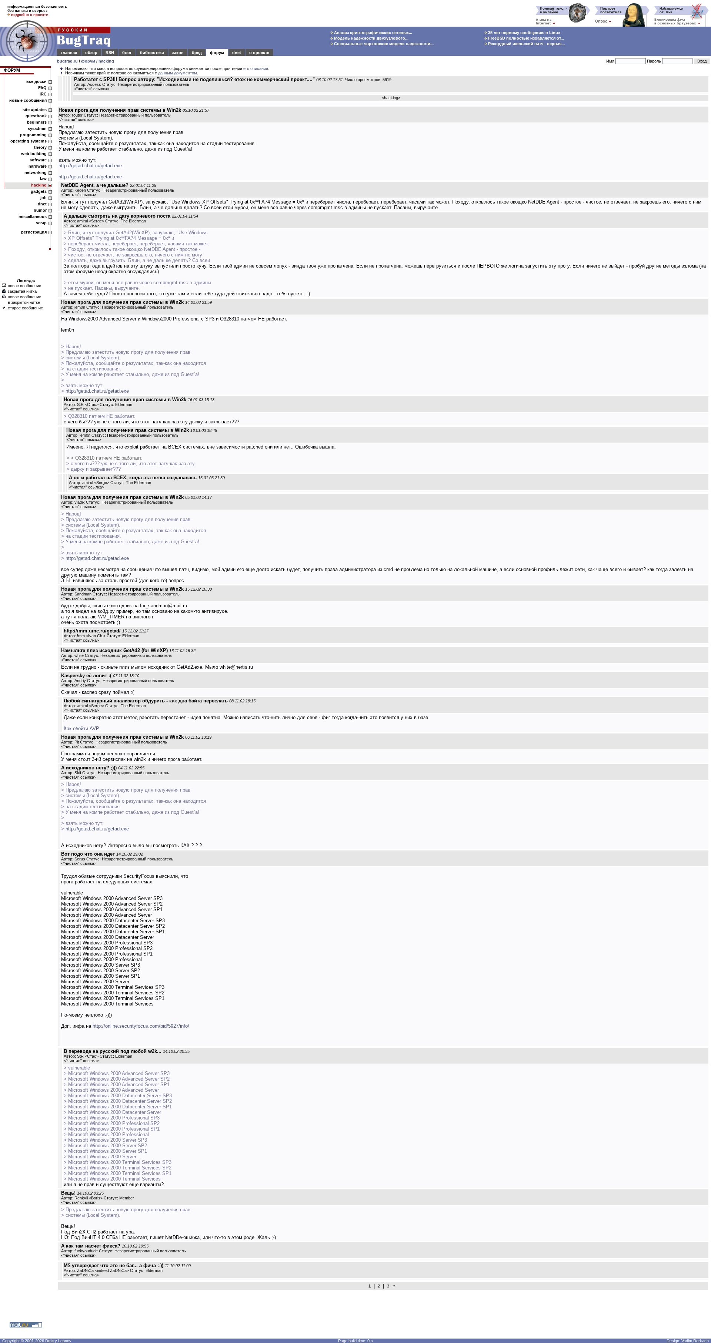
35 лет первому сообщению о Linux (523, 32)
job (43, 197)
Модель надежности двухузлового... (370, 38)
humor (40, 210)
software (38, 160)
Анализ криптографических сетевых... (372, 32)
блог (127, 52)
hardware (38, 166)
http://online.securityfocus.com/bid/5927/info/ (141, 1026)
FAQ (42, 87)
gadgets (39, 191)
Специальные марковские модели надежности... (383, 43)
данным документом (177, 73)
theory (40, 147)
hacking (106, 61)
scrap (41, 223)
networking (35, 172)
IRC (43, 94)
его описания (255, 68)
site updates (35, 109)
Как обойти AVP (81, 728)
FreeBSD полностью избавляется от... (525, 38)
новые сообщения (28, 100)
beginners (37, 122)
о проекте (259, 52)
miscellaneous (33, 216)
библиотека (152, 52)
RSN (110, 52)
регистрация (34, 232)
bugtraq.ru (67, 61)
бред (197, 52)
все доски (36, 81)
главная (69, 52)
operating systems (28, 141)
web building (34, 153)
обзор (91, 52)
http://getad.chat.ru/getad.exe (90, 165)
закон (178, 52)
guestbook (36, 116)
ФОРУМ (12, 70)
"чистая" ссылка (91, 89)
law (43, 179)
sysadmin (37, 128)
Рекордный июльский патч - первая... (526, 43)
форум (217, 52)
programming (33, 134)
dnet (236, 52)
